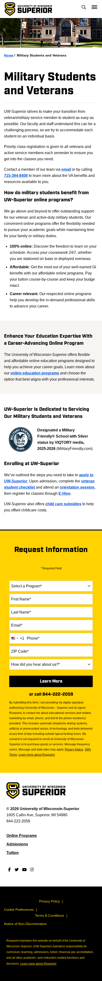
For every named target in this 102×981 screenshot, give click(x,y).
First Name (21, 599)
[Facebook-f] (9, 869)
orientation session (77, 487)
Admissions (17, 844)
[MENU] (94, 7)
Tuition (12, 853)
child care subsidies (63, 504)
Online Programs (21, 836)
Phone (33, 638)
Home (8, 55)
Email (16, 625)
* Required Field (51, 568)
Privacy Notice (74, 749)
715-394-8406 (16, 176)
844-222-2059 (57, 694)
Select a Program (26, 586)
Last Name (21, 612)
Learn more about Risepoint (37, 754)
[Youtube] (24, 869)
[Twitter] (17, 869)
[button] (84, 7)
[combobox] (51, 586)
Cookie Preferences (19, 909)
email (66, 169)
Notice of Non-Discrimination (25, 924)
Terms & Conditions (49, 915)
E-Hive (64, 493)
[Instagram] (32, 869)
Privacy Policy (49, 901)
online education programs (34, 373)
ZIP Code (20, 651)
